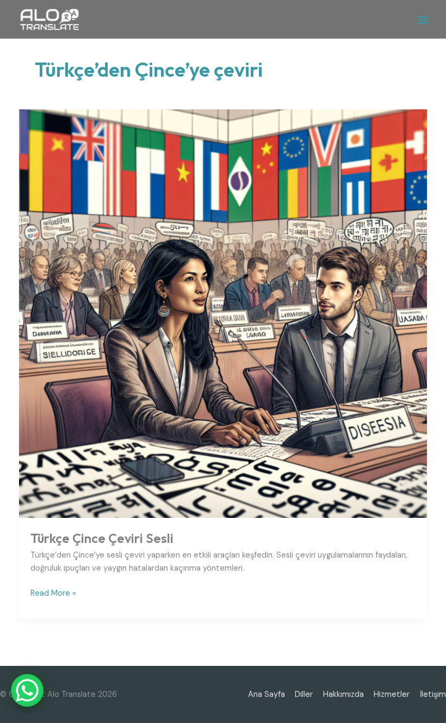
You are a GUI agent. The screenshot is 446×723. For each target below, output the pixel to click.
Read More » (53, 592)
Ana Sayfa (266, 694)
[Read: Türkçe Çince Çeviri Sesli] (223, 313)
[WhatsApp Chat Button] (27, 690)
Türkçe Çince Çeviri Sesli (102, 538)
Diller (304, 694)
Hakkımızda (343, 694)
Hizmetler (392, 694)
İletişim (433, 694)
